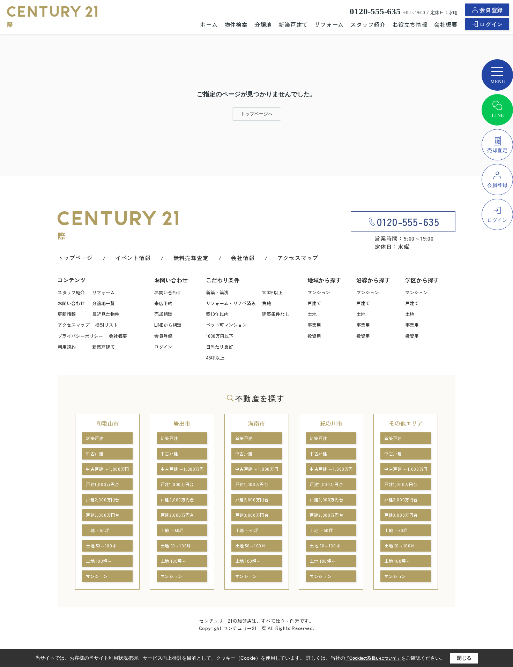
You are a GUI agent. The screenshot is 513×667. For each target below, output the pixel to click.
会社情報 (242, 257)
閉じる (464, 658)
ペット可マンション (226, 324)
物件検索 (236, 24)
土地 (312, 314)
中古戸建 (94, 453)
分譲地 (263, 24)
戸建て (314, 303)
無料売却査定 (191, 257)
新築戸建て (293, 24)
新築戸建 (94, 438)
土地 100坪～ (99, 561)
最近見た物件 (105, 314)
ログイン (491, 24)
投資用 (314, 336)
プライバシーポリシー (80, 336)
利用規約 (67, 346)
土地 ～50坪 (97, 530)
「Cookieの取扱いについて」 (373, 658)
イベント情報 (133, 257)
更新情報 (67, 314)
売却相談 (163, 314)
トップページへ (257, 113)
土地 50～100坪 (101, 545)
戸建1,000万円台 (102, 484)
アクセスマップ (298, 257)
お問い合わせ (71, 303)
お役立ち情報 (410, 24)
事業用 (314, 324)
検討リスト (106, 324)
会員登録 (491, 10)
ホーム (208, 24)
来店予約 (163, 303)
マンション (318, 292)
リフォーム (329, 24)
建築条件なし (275, 314)
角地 (266, 303)
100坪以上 (272, 292)
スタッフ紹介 (368, 24)
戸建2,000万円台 (103, 499)
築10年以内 (217, 314)
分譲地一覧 (103, 303)
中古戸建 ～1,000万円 (107, 469)
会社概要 (446, 24)
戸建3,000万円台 (103, 515)
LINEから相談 (167, 324)
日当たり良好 (219, 346)
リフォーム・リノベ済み (231, 303)
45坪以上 (215, 357)
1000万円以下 (219, 336)
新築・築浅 (217, 292)
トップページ (75, 257)
